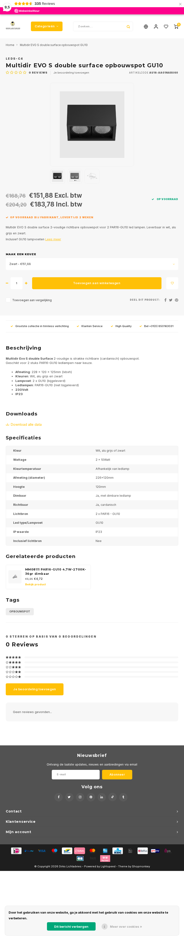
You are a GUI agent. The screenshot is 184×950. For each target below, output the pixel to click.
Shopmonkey (141, 866)
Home (10, 45)
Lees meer (53, 239)
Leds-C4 (14, 58)
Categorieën (45, 26)
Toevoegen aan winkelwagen (96, 283)
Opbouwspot (19, 611)
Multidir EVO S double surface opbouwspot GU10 (54, 45)
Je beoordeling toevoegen (71, 72)
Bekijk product (35, 584)
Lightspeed (108, 866)
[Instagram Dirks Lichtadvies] (80, 797)
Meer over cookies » (126, 926)
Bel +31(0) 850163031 (158, 326)
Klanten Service (92, 326)
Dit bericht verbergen (71, 926)
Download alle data (26, 424)
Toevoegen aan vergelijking (32, 300)
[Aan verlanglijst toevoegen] (172, 283)
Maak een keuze (21, 254)
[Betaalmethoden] (16, 850)
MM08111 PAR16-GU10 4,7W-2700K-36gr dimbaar (55, 572)
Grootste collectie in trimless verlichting (42, 326)
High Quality (123, 326)
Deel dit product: (145, 300)
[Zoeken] (128, 26)
